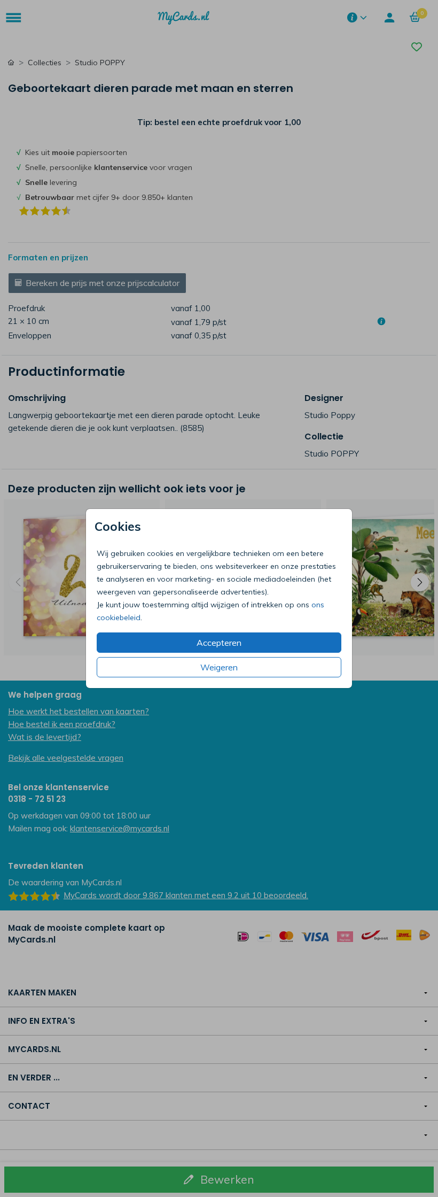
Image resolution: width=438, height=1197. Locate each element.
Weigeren (219, 667)
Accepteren (219, 642)
